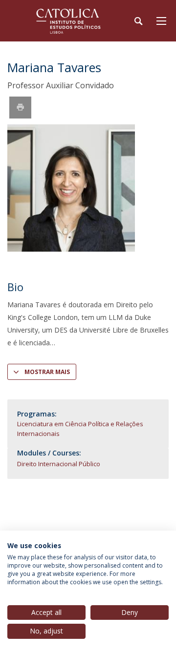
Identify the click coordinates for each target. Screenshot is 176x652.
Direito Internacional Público (58, 463)
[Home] (68, 20)
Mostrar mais (47, 372)
